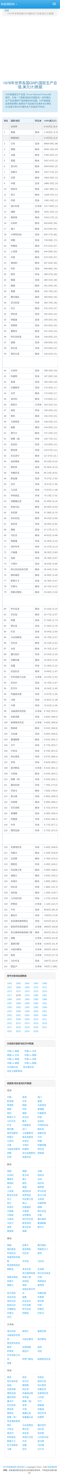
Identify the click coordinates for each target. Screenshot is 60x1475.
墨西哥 (41, 1285)
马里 (9, 1449)
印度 (40, 1117)
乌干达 (41, 1449)
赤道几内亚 (27, 1437)
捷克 (24, 1183)
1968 (18, 987)
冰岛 (40, 1179)
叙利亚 (41, 1129)
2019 (27, 1027)
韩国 (24, 1105)
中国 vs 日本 (30, 1051)
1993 (18, 1007)
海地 (24, 1285)
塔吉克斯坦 (27, 1137)
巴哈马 (41, 1313)
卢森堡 (10, 1211)
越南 (9, 1109)
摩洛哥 (10, 1409)
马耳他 (41, 1199)
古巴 (9, 1317)
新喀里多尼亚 (44, 1359)
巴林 (9, 1157)
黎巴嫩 (10, 1129)
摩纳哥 (10, 1231)
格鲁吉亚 (42, 1133)
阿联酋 (41, 1153)
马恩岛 (10, 1219)
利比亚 (25, 1389)
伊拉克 (41, 1149)
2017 (9, 1027)
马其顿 (25, 1211)
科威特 (25, 1149)
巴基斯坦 (42, 1113)
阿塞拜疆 (42, 1145)
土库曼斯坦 (27, 1133)
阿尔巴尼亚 (27, 1219)
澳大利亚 (11, 1331)
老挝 (9, 1113)
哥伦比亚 (11, 1301)
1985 (35, 999)
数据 (7, 10)
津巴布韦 (42, 1413)
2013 (18, 1023)
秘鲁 (24, 1297)
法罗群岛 (26, 1215)
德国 (24, 1171)
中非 (24, 1441)
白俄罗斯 (42, 1203)
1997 (9, 1011)
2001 (44, 1011)
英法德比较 (28, 1067)
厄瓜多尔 (26, 1301)
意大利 (25, 1175)
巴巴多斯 (26, 1305)
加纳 (9, 1385)
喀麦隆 (41, 1405)
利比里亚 (42, 1385)
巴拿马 (10, 1313)
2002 (9, 1015)
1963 (18, 983)
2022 (9, 1031)
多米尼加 (11, 1297)
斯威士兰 (11, 1441)
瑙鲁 (9, 1363)
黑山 (24, 1203)
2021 (44, 1027)
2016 (44, 1023)
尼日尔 (25, 1381)
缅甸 (24, 1113)
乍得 (24, 1409)
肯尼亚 (25, 1433)
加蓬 (24, 1445)
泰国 (40, 1101)
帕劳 (40, 1347)
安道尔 (10, 1207)
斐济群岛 (42, 1339)
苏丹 (24, 1449)
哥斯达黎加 (12, 1277)
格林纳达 (42, 1281)
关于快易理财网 (9, 1467)
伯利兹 (25, 1281)
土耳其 (10, 1191)
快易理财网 (52, 1467)
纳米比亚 (42, 1381)
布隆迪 (41, 1409)
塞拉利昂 (11, 1397)
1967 (9, 987)
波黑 (9, 1227)
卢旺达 (10, 1429)
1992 (9, 1007)
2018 (18, 1027)
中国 (9, 1097)
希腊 (24, 1187)
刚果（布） (12, 1417)
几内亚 (41, 1397)
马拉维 (41, 1445)
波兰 (9, 1187)
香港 (24, 1097)
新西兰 (25, 1331)
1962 (9, 983)
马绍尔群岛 (27, 1339)
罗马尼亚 (42, 1191)
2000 (35, 1011)
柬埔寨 (41, 1109)
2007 (9, 1019)
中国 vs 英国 (13, 1059)
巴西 (40, 1305)
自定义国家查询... (15, 1071)
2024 (27, 1031)
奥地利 (10, 1183)
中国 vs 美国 (13, 1051)
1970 (35, 987)
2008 (18, 1019)
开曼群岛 (11, 1309)
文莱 (9, 1145)
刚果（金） (27, 1401)
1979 (27, 995)
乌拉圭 (41, 1261)
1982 (9, 999)
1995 (35, 1007)
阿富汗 (10, 1137)
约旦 (9, 1125)
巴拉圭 (25, 1253)
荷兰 (9, 1203)
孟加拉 (41, 1121)
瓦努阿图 (26, 1347)
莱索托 (10, 1413)
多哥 (24, 1405)
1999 (27, 1011)
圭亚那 (41, 1269)
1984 (27, 999)
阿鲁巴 (41, 1309)
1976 (44, 991)
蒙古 (24, 1121)
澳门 (40, 1097)
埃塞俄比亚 (27, 1417)
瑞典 (24, 1231)
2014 (27, 1023)
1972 (9, 991)
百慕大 (10, 1281)
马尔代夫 (11, 1121)
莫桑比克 (26, 1413)
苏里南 (41, 1297)
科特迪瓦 (11, 1437)
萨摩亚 (10, 1351)
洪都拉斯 (42, 1293)
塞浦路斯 (42, 1223)
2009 (27, 1019)
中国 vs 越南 (13, 1063)
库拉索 (41, 1301)
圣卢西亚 (11, 1293)
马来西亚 (42, 1105)
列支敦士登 (27, 1199)
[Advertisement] (30, 47)
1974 (27, 991)
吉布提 (25, 1397)
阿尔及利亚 (12, 1381)
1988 (18, 1003)
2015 (35, 1023)
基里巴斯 (42, 1331)
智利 (40, 1253)
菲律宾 (10, 1105)
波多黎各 (26, 1249)
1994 (27, 1007)
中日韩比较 (12, 1067)
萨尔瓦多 (26, 1309)
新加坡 (10, 1101)
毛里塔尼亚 (43, 1393)
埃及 (24, 1377)
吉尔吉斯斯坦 (28, 1153)
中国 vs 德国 (30, 1055)
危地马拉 (11, 1305)
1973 (18, 991)
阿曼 (40, 1141)
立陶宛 (10, 1215)
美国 (9, 1245)
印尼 (24, 1109)
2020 (35, 1027)
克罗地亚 (26, 1195)
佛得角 (25, 1385)
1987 (9, 1003)
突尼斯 (41, 1433)
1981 (44, 995)
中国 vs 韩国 (30, 1063)
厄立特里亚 (12, 1445)
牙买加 (25, 1261)
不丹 (40, 1137)
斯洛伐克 (26, 1223)
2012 (9, 1023)
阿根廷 (25, 1313)
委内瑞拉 (42, 1245)
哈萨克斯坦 (12, 1133)
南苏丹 (10, 1433)
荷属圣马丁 (43, 1249)
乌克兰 (10, 1223)
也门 (24, 1129)
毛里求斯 (11, 1389)
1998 (18, 1011)
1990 (35, 1003)
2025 (35, 1031)
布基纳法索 (27, 1393)
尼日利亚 (11, 1405)
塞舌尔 (10, 1401)
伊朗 (9, 1153)
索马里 (41, 1441)
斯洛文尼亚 (12, 1195)
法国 (40, 1171)
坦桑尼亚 (42, 1389)
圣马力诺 (42, 1195)
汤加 (40, 1351)
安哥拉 (41, 1377)
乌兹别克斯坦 (13, 1149)
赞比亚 (25, 1429)
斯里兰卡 (11, 1117)
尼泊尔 (25, 1117)
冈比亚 (41, 1429)
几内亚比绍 (43, 1437)
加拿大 (25, 1245)
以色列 (10, 1141)
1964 (27, 983)
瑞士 (24, 1179)
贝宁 (40, 1401)
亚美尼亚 (26, 1157)
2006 (44, 1015)
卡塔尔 (25, 1145)
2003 (18, 1015)
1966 (44, 983)
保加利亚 (26, 1191)
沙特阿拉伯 (43, 1125)
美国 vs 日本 (13, 1055)
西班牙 (41, 1175)
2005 (35, 1015)
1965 (35, 983)
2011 (44, 1019)
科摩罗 (41, 1417)
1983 (18, 999)
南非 (9, 1377)
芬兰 (9, 1199)
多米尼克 (26, 1269)
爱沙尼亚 (26, 1227)
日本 (24, 1101)
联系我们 (21, 1467)
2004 (27, 1015)
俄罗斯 (41, 1187)
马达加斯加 (27, 1425)
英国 (9, 1171)
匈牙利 (41, 1183)
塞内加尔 (42, 1425)
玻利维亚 (11, 1249)
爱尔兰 (41, 1227)
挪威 (40, 1207)
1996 (44, 1007)
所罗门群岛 (27, 1359)
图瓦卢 (25, 1351)
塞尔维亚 (42, 1219)
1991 (44, 1003)
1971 (44, 987)
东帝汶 (25, 1141)
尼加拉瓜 (11, 1253)
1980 (35, 995)
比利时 (10, 1175)
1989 (27, 1003)
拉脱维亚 (26, 1207)
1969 (27, 987)
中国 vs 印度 (30, 1059)
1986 (44, 999)
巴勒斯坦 (26, 1125)
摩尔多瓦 (42, 1211)
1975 (35, 991)
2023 (18, 1031)
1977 (9, 995)
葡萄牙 (10, 1179)
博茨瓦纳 (11, 1393)
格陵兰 (10, 1285)
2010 (35, 1019)
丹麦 (40, 1215)
